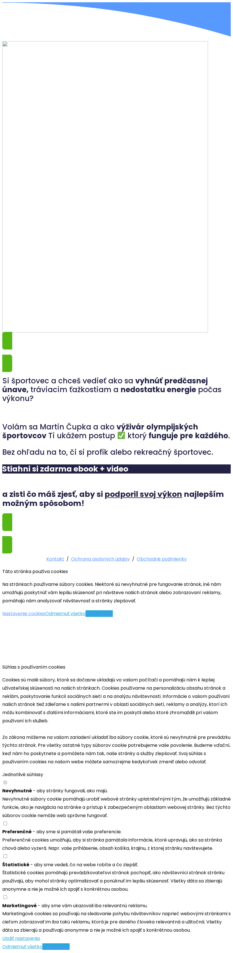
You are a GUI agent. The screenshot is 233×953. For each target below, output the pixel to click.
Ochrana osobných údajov (100, 559)
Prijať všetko (99, 613)
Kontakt (55, 559)
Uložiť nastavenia (21, 938)
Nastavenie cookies (23, 613)
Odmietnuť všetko (65, 613)
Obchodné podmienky (162, 559)
